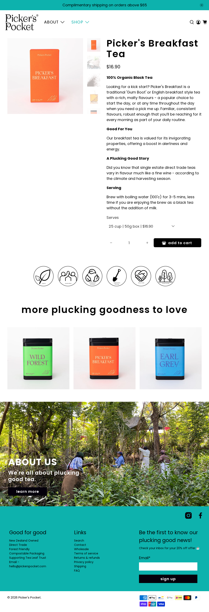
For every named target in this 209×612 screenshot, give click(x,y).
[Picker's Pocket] (22, 22)
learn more (27, 491)
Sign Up (168, 578)
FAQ (77, 571)
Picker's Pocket (29, 597)
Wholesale (81, 549)
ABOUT (51, 22)
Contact (80, 545)
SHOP (77, 22)
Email (144, 557)
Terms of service (86, 553)
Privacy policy (83, 562)
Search (79, 541)
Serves (113, 217)
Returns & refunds (87, 558)
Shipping (80, 566)
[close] (202, 5)
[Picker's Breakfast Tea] (45, 76)
